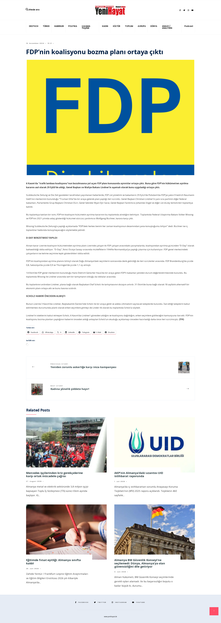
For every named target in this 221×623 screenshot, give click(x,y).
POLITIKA (72, 26)
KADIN (105, 26)
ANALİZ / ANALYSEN (167, 27)
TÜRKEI (46, 26)
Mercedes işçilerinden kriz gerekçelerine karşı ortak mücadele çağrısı (54, 474)
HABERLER (59, 26)
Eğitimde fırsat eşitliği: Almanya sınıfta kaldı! (53, 561)
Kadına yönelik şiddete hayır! (70, 388)
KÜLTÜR (116, 26)
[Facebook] (180, 10)
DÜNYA (153, 26)
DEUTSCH (33, 26)
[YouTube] (192, 10)
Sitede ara (34, 9)
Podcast (188, 26)
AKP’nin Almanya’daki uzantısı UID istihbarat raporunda (138, 474)
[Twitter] (184, 10)
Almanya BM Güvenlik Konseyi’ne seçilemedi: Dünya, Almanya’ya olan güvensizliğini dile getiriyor (139, 563)
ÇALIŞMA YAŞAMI (86, 27)
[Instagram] (188, 10)
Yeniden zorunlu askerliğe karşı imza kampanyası (84, 366)
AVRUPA (142, 26)
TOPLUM (129, 26)
